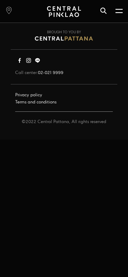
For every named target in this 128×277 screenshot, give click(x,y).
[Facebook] (20, 62)
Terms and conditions (36, 102)
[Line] (37, 62)
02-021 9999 (50, 73)
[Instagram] (29, 62)
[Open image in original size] (64, 11)
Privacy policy (28, 95)
